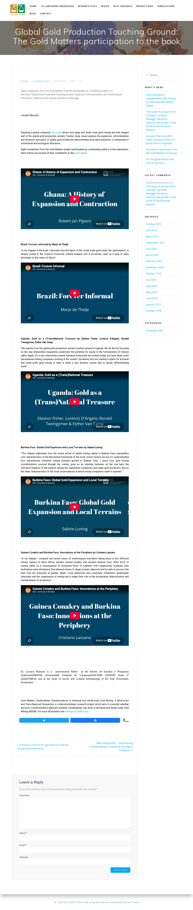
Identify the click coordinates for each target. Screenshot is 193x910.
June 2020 (151, 286)
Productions (144, 6)
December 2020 (155, 267)
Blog (33, 13)
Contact (46, 13)
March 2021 (152, 255)
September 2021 (155, 242)
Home (33, 6)
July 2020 (151, 279)
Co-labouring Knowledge (57, 6)
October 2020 (153, 273)
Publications (165, 6)
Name (23, 832)
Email (23, 845)
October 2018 (153, 310)
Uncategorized (41, 81)
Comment (24, 795)
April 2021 (151, 248)
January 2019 (153, 304)
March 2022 (152, 236)
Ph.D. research (123, 6)
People (105, 6)
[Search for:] (162, 75)
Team (25, 81)
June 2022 (151, 230)
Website (23, 857)
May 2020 (151, 292)
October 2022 (153, 224)
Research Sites (87, 6)
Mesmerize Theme (128, 902)
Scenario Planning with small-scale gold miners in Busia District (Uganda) (160, 139)
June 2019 (151, 298)
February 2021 (154, 261)
